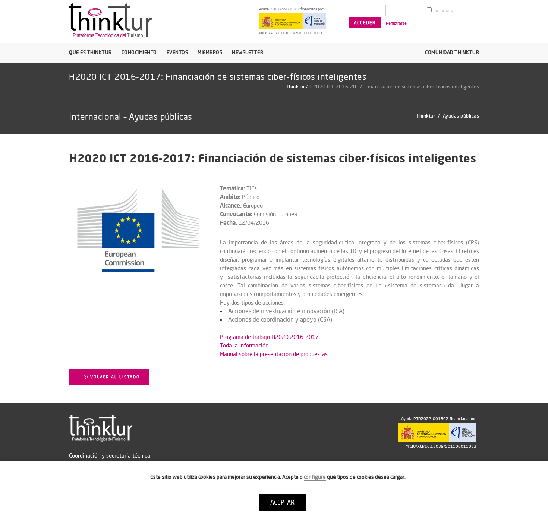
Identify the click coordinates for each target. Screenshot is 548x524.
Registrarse (396, 23)
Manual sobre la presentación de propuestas (274, 354)
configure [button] (315, 477)
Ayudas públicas (461, 116)
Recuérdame (443, 11)
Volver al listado (114, 377)
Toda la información (244, 345)
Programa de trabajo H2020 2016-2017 (269, 336)
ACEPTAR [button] (282, 502)
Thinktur (295, 87)
